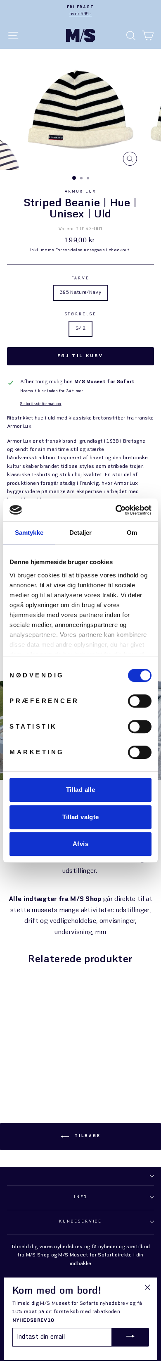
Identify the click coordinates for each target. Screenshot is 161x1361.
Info (80, 1197)
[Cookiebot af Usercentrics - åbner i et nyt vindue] (116, 510)
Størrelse (81, 314)
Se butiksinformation (40, 404)
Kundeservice (80, 1221)
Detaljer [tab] (80, 532)
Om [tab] (132, 532)
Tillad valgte (80, 816)
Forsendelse (69, 250)
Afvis (80, 843)
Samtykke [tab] (29, 532)
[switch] (140, 701)
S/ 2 (80, 328)
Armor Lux (81, 191)
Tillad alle (80, 789)
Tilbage (86, 1136)
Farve (80, 278)
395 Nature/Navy (80, 292)
